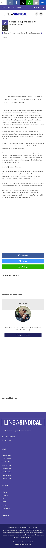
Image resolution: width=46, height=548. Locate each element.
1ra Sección (6, 455)
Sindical (6, 33)
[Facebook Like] (10, 2)
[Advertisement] (23, 68)
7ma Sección (6, 475)
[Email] (36, 2)
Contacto (34, 527)
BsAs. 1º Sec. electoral (19, 33)
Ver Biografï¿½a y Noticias (23, 335)
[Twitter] (40, 8)
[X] (23, 2)
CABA (4, 492)
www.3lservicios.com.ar (23, 544)
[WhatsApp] (29, 2)
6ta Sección (6, 472)
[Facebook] (35, 8)
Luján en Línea (34, 33)
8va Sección (6, 478)
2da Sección (6, 459)
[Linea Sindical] (15, 14)
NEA (4, 498)
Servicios (25, 527)
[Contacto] (43, 8)
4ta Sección (6, 465)
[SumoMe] (42, 2)
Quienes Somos (13, 527)
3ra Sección (6, 462)
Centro (5, 495)
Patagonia (6, 508)
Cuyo (4, 505)
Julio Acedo (23, 303)
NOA (4, 502)
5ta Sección (6, 468)
